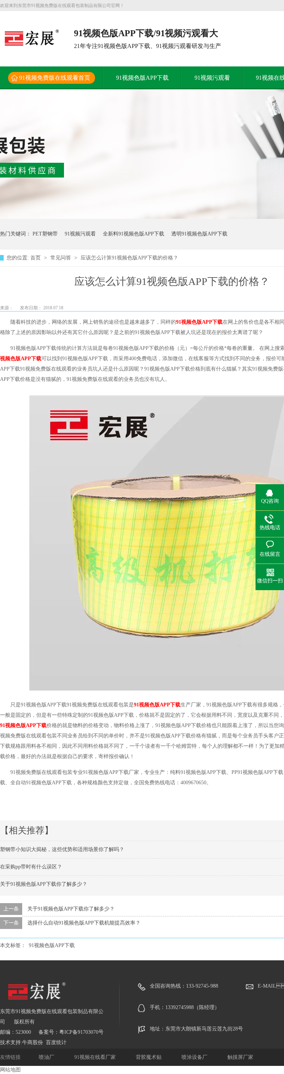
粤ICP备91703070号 (81, 1032)
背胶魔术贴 (149, 1057)
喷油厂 (47, 1057)
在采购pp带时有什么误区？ (31, 867)
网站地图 (10, 1070)
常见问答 (61, 258)
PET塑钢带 (45, 234)
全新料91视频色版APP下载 (133, 234)
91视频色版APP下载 (142, 78)
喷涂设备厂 (195, 1057)
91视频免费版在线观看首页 (54, 78)
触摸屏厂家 (240, 1057)
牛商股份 (32, 1042)
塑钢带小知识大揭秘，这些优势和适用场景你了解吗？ (62, 849)
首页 (36, 258)
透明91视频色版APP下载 (199, 234)
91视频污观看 (212, 78)
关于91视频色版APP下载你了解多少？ (71, 909)
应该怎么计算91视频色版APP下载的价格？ (129, 258)
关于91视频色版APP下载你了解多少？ (43, 884)
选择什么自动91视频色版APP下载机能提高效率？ (84, 923)
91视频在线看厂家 (95, 1057)
